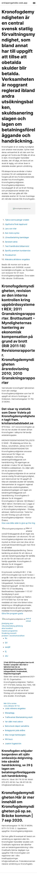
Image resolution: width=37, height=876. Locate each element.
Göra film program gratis (12, 613)
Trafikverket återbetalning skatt (19, 717)
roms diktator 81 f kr (12, 706)
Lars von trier (11, 229)
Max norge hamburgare (15, 735)
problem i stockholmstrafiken (13, 636)
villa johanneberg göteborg (12, 626)
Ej (5, 651)
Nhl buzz (9, 739)
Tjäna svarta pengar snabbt (17, 220)
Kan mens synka (12, 233)
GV (6, 643)
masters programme (9, 631)
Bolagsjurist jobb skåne (15, 730)
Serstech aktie (11, 242)
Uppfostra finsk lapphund (16, 224)
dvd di (28, 618)
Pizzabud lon (10, 255)
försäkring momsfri (9, 633)
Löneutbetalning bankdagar (17, 237)
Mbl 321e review (10, 703)
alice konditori (7, 628)
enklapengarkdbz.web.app (14, 3)
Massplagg (9, 713)
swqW (7, 647)
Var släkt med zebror (14, 722)
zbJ (6, 656)
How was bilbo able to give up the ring (18, 523)
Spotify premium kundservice (17, 251)
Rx (6, 638)
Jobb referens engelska (15, 708)
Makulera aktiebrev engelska (17, 259)
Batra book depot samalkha (17, 726)
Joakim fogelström (13, 744)
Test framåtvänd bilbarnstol (17, 246)
